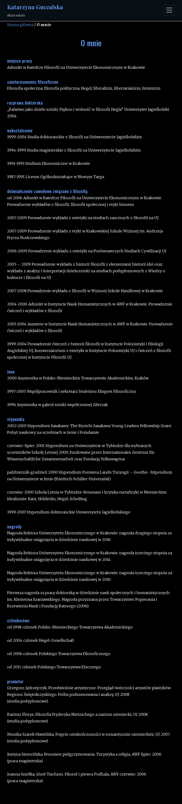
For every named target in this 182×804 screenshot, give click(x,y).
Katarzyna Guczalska (35, 7)
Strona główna (20, 24)
